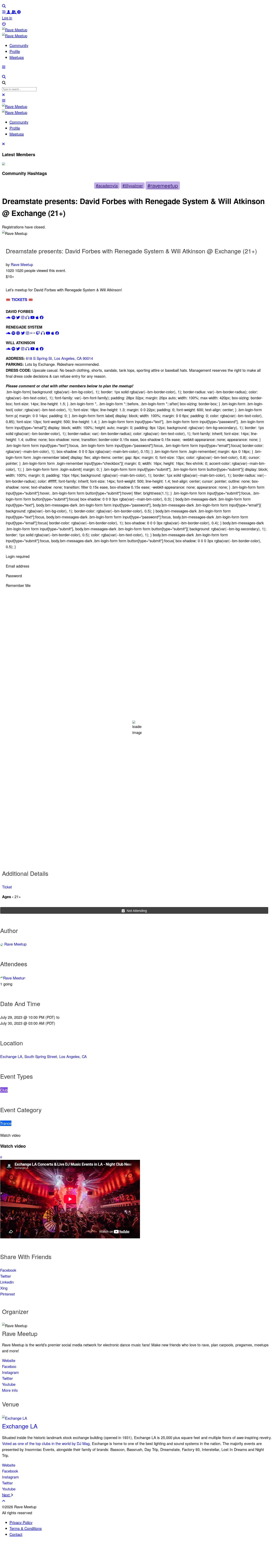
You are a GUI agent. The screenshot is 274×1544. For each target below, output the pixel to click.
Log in (7, 17)
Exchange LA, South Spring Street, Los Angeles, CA (43, 1056)
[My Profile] (9, 12)
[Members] (14, 12)
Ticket (7, 887)
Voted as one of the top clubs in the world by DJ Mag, (46, 1443)
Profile (15, 51)
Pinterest (7, 1294)
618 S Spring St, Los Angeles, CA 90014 (59, 358)
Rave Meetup (22, 264)
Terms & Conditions (26, 1528)
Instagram (10, 1372)
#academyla (107, 185)
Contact (16, 1534)
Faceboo (9, 1366)
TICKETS (22, 299)
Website (8, 1360)
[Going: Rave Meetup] (12, 977)
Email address (17, 566)
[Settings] (19, 12)
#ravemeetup (162, 185)
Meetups (17, 57)
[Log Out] (4, 23)
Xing (3, 1288)
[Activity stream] (4, 12)
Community (19, 45)
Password (14, 575)
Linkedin (7, 1282)
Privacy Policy (21, 1522)
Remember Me (18, 585)
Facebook (8, 1270)
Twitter (5, 1276)
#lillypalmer (132, 185)
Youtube (8, 1384)
